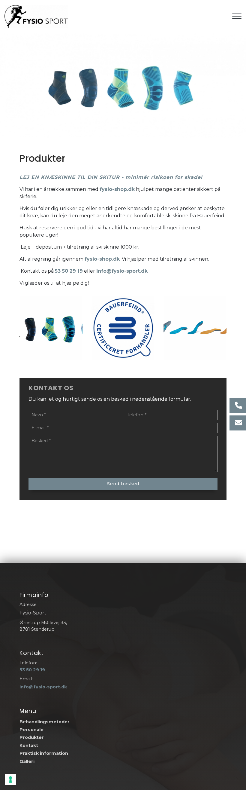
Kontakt (29, 745)
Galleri (27, 761)
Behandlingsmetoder (45, 722)
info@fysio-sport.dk (122, 271)
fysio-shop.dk (117, 189)
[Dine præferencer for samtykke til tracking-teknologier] (10, 779)
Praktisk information (44, 753)
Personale (32, 729)
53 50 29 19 (69, 271)
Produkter (32, 737)
